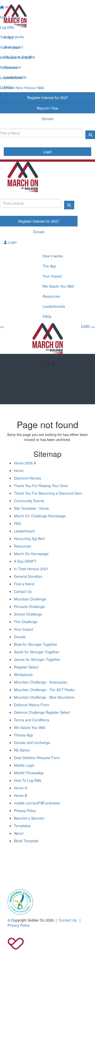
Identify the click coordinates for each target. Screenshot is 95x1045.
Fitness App (23, 734)
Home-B (20, 795)
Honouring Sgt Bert (29, 538)
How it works (14, 36)
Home (19, 470)
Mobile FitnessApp (29, 772)
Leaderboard (24, 530)
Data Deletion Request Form (37, 757)
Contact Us (23, 591)
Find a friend (24, 583)
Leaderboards (15, 77)
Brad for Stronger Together (35, 644)
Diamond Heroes (27, 478)
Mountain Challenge (30, 598)
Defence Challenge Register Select (42, 712)
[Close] (93, 327)
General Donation (28, 576)
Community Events (29, 500)
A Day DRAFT (25, 561)
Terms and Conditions (31, 719)
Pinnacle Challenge (29, 606)
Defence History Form (31, 704)
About (18, 833)
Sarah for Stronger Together (36, 651)
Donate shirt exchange (32, 742)
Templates (22, 825)
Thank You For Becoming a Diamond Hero (48, 493)
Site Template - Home (31, 508)
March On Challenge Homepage (40, 515)
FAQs (8, 87)
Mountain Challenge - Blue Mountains (44, 697)
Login (47, 151)
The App (49, 265)
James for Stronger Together (37, 659)
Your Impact (13, 46)
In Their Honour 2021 (31, 568)
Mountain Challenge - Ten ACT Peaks (44, 689)
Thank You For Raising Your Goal (41, 485)
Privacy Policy (25, 810)
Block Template (26, 840)
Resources (12, 67)
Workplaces (23, 674)
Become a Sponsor (29, 818)
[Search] (69, 205)
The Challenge (25, 621)
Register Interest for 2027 (47, 97)
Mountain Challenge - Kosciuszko (40, 682)
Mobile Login (24, 765)
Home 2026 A (25, 462)
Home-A (20, 787)
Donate (47, 108)
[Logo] (47, 16)
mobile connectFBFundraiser (37, 802)
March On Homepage (31, 553)
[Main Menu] (2, 327)
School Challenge (28, 614)
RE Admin (22, 750)
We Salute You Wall (19, 56)
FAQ (17, 523)
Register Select (26, 666)
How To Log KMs (27, 780)
